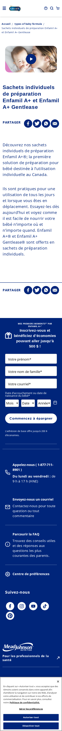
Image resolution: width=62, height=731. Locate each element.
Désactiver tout (31, 725)
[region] (31, 704)
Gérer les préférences (31, 708)
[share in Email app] (54, 123)
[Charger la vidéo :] (31, 59)
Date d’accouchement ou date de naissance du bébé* (25, 394)
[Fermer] (58, 681)
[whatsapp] (45, 123)
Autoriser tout (31, 717)
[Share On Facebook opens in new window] (28, 123)
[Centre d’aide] (45, 8)
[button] (4, 8)
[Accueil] (15, 8)
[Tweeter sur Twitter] (37, 123)
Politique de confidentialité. (25, 702)
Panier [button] (57, 8)
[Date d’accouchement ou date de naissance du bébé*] (55, 403)
